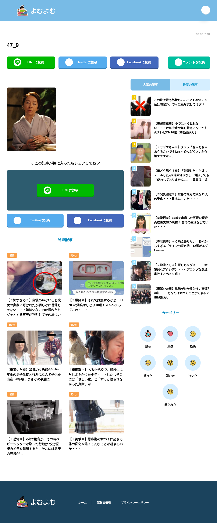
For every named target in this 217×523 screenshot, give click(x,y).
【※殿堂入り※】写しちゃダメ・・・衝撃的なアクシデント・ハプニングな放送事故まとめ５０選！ (180, 269)
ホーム (82, 502)
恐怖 (12, 255)
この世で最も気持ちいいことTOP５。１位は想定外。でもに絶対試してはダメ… (181, 102)
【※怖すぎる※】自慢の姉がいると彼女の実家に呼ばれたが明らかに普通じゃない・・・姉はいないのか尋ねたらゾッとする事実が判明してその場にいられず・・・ (34, 309)
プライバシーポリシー (135, 502)
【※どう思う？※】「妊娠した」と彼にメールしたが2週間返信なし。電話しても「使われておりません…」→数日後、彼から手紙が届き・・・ (181, 177)
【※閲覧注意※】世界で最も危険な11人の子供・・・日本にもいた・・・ (181, 196)
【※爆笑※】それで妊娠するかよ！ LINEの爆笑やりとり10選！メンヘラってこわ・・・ (96, 304)
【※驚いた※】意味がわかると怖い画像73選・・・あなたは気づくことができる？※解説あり (181, 293)
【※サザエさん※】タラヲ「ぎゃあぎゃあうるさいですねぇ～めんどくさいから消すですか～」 (180, 151)
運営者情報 (104, 502)
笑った (74, 255)
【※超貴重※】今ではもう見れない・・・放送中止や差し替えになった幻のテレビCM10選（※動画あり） (180, 128)
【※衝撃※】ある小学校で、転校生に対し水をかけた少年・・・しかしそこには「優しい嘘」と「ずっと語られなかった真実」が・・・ (96, 377)
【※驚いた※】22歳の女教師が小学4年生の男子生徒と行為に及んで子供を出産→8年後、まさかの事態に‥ (34, 374)
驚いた (12, 325)
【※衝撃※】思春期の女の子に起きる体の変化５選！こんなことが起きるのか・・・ (96, 443)
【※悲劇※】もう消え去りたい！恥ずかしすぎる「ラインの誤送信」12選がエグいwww (181, 246)
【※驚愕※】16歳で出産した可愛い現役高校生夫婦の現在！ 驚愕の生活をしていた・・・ (181, 222)
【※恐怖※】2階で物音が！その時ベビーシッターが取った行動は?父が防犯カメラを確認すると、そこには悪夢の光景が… (34, 446)
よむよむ (37, 10)
